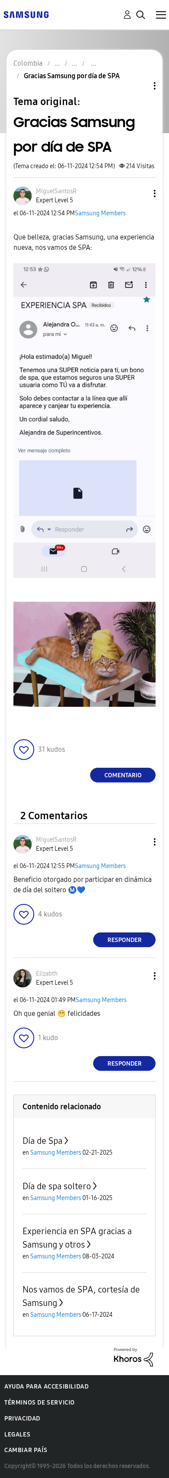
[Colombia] (26, 14)
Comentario (123, 775)
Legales (17, 1434)
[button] (140, 193)
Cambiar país (25, 1450)
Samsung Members (100, 213)
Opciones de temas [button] (140, 86)
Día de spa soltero (57, 1186)
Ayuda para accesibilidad (46, 1386)
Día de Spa (42, 1141)
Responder (124, 940)
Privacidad (22, 1418)
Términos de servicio (39, 1402)
